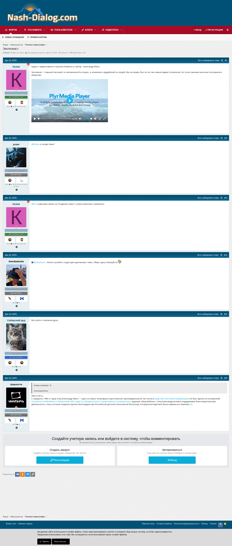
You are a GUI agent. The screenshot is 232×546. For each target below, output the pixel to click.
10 (24, 106)
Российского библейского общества (49, 401)
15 (18, 186)
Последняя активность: (42, 52)
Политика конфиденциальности (186, 523)
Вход (174, 460)
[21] (81, 401)
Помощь (204, 523)
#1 (226, 60)
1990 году (74, 401)
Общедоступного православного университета (107, 401)
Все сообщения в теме (207, 60)
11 (24, 184)
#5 (225, 314)
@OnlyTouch (39, 262)
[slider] (54, 118)
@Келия (35, 144)
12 (26, 184)
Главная (213, 523)
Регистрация (61, 460)
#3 (225, 197)
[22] (190, 404)
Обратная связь (148, 523)
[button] (44, 30)
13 (14, 186)
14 (16, 186)
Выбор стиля (11, 523)
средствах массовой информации (171, 398)
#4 (225, 255)
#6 (225, 378)
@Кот (33, 204)
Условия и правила (164, 523)
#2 (225, 138)
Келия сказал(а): (41, 385)
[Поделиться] (222, 60)
